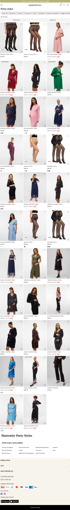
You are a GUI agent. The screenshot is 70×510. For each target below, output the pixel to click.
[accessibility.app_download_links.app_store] (14, 503)
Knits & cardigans (7, 447)
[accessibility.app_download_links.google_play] (5, 503)
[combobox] (17, 20)
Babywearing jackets (42, 447)
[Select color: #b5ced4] (49, 59)
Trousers (39, 450)
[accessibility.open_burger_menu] (2, 5)
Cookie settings (35, 507)
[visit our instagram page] (5, 494)
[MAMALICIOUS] (35, 5)
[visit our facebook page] (1, 494)
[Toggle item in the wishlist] (21, 24)
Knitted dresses (24, 447)
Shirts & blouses (7, 450)
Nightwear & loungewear (26, 453)
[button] (11, 38)
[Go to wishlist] (64, 5)
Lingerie (55, 447)
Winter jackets (40, 453)
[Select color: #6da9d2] (2, 392)
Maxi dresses (6, 453)
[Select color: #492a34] (1, 170)
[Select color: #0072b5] (1, 392)
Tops (54, 450)
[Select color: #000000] (26, 170)
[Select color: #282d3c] (2, 208)
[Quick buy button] (21, 52)
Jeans (21, 450)
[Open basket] (68, 5)
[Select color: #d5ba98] (24, 170)
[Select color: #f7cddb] (48, 59)
